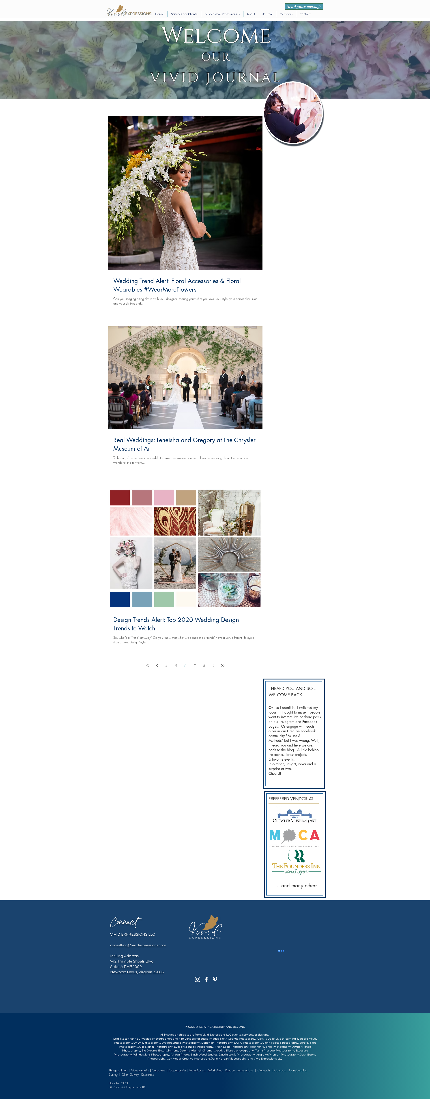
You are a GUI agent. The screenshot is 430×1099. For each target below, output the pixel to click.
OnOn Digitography (146, 1042)
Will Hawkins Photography (151, 1054)
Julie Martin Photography (155, 1046)
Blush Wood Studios (203, 1054)
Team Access (197, 1070)
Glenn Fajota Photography (280, 1042)
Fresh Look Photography (232, 1046)
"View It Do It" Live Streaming (276, 1038)
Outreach (264, 1070)
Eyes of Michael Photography (193, 1046)
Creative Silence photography (234, 1050)
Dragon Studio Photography (180, 1042)
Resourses (147, 1074)
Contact (280, 1070)
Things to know (118, 1070)
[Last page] (223, 666)
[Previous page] (157, 666)
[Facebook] (206, 979)
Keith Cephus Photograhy (237, 1038)
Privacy (229, 1070)
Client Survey (130, 1074)
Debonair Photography (217, 1042)
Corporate (158, 1070)
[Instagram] (197, 979)
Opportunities (177, 1070)
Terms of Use (245, 1070)
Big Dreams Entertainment (160, 1050)
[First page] (148, 666)
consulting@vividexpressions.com (138, 945)
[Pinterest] (215, 979)
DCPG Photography (247, 1042)
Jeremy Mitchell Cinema (196, 1050)
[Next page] (213, 666)
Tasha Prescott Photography (274, 1050)
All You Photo (180, 1054)
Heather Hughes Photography (270, 1046)
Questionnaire (140, 1070)
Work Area (215, 1070)
